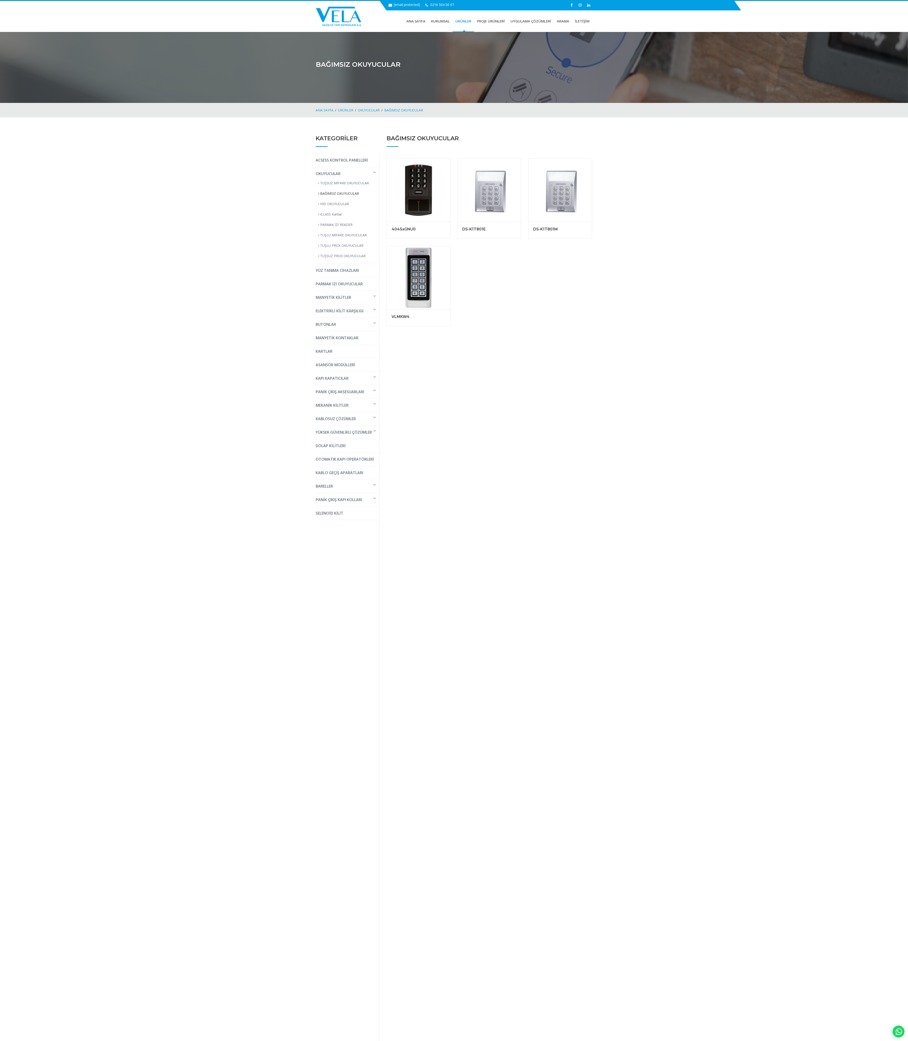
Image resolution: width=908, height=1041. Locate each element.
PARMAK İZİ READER (336, 224)
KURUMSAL (440, 21)
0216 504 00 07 (442, 4)
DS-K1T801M (545, 229)
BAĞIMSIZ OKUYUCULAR (403, 110)
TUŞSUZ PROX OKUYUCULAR (342, 256)
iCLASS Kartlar (330, 214)
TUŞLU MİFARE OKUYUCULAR (343, 235)
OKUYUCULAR (369, 110)
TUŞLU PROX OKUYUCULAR (341, 245)
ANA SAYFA (415, 21)
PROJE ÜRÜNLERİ (491, 21)
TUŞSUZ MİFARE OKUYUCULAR (344, 183)
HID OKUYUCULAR (334, 204)
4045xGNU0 (404, 229)
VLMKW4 (401, 316)
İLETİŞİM (582, 21)
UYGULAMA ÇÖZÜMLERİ (531, 21)
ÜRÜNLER (463, 21)
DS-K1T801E (474, 229)
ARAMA (563, 21)
